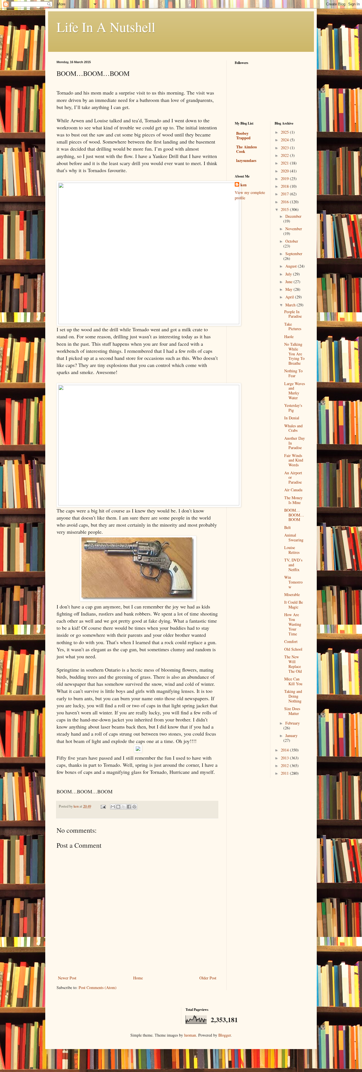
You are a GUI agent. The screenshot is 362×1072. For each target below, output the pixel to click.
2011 (285, 773)
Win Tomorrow (293, 582)
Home (138, 978)
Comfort (291, 641)
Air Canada (293, 489)
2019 (285, 178)
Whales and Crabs (293, 428)
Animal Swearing (293, 537)
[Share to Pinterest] (134, 807)
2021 (285, 163)
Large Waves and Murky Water (294, 390)
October (291, 241)
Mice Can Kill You (293, 681)
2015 (285, 209)
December (293, 216)
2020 (285, 171)
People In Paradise (293, 314)
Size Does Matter (292, 711)
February (292, 723)
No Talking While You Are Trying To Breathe (294, 353)
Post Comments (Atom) (98, 987)
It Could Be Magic (293, 604)
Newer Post (67, 978)
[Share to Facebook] (129, 807)
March (291, 304)
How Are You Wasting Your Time (292, 624)
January (291, 735)
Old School (293, 649)
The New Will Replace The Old (293, 664)
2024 (285, 139)
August (291, 266)
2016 (285, 201)
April (290, 297)
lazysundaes (246, 160)
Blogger (224, 1035)
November (293, 228)
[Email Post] (103, 806)
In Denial (291, 417)
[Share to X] (123, 807)
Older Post (207, 978)
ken (243, 185)
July (289, 274)
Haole (289, 336)
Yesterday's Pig (293, 408)
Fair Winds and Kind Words (293, 460)
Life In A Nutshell (106, 27)
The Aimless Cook (246, 149)
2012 (285, 765)
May (289, 289)
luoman (190, 1035)
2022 (285, 155)
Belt (287, 527)
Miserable (292, 594)
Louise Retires (291, 550)
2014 (285, 750)
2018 (285, 186)
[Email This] (113, 807)
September (293, 253)
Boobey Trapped (243, 135)
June (289, 281)
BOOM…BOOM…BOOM (294, 514)
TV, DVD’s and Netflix (293, 564)
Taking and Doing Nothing (293, 696)
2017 (285, 194)
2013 (285, 758)
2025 (285, 132)
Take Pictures (292, 326)
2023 (285, 147)
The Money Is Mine (293, 500)
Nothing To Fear (293, 373)
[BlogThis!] (118, 807)
